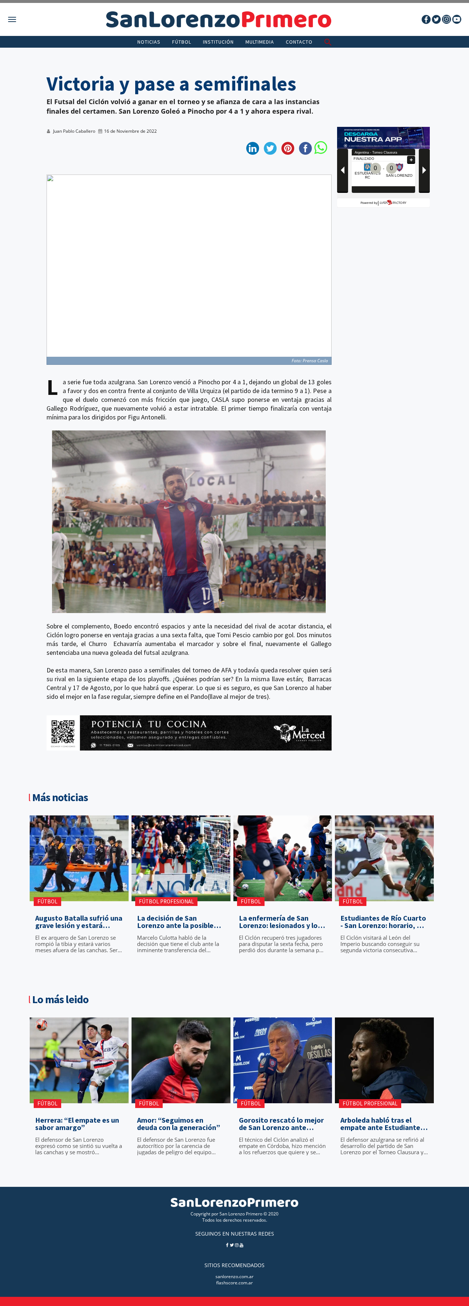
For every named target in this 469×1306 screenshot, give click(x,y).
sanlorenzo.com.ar (234, 1276)
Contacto (299, 41)
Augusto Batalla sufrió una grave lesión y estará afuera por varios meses (78, 921)
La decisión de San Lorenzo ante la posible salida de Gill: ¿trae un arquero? (175, 921)
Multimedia (259, 41)
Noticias (148, 41)
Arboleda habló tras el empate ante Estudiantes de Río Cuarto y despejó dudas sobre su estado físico (382, 1123)
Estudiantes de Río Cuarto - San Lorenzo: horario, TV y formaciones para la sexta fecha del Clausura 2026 (383, 921)
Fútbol (181, 41)
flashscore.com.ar (234, 1283)
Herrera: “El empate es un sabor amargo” (77, 1123)
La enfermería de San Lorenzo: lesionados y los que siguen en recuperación (280, 921)
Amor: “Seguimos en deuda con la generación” (178, 1123)
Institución (218, 41)
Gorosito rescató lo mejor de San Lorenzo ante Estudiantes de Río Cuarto (282, 1123)
